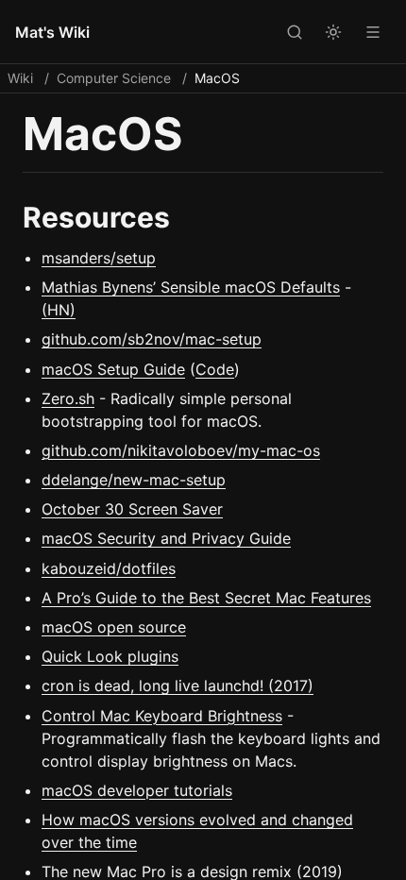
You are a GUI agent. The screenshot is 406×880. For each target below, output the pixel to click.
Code (214, 369)
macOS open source (114, 627)
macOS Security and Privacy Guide (166, 538)
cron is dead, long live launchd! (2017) (177, 685)
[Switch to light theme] (333, 31)
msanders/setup (99, 257)
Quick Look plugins (110, 656)
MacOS (217, 78)
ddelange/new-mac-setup (134, 479)
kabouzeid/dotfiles (109, 568)
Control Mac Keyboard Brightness (162, 715)
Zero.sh (68, 398)
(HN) (59, 309)
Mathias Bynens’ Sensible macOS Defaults (191, 287)
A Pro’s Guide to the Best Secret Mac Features (206, 597)
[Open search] (294, 31)
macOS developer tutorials (137, 790)
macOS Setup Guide (113, 369)
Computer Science (114, 78)
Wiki (20, 78)
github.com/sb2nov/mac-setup (152, 339)
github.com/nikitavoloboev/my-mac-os (181, 450)
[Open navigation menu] (373, 31)
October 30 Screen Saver (132, 508)
